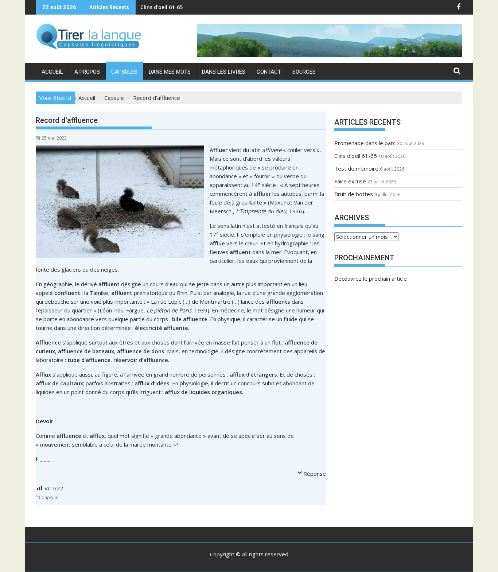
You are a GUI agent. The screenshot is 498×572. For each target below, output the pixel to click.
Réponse (314, 473)
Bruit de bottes (353, 194)
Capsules (124, 72)
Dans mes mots (170, 72)
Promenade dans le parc (365, 143)
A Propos (87, 72)
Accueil (52, 72)
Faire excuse (350, 181)
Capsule (50, 497)
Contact (269, 72)
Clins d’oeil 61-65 (355, 155)
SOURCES (304, 72)
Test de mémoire (162, 7)
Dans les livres (223, 72)
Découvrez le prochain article (370, 278)
